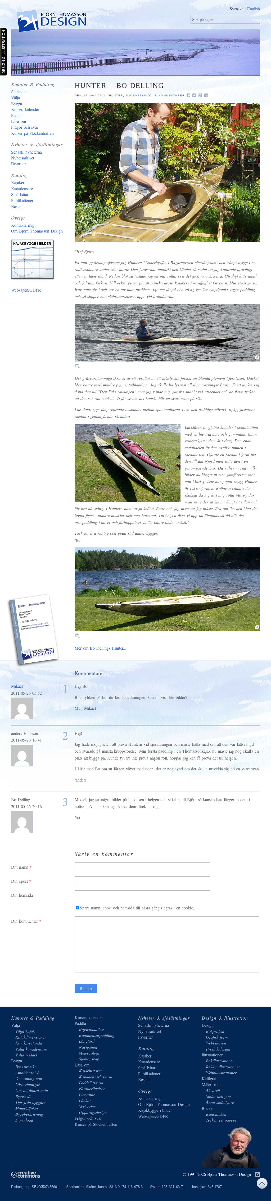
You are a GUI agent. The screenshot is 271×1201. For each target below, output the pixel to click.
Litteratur (87, 1094)
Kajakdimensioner (30, 1037)
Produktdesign (218, 1049)
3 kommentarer (170, 95)
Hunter (116, 95)
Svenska (236, 8)
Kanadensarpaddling (96, 1035)
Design (208, 1025)
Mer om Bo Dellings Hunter (99, 648)
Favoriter (18, 163)
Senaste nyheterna (26, 152)
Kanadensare (22, 188)
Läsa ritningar (27, 1084)
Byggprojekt (25, 1066)
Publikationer (22, 200)
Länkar (85, 1100)
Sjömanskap (89, 1058)
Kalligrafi (210, 1078)
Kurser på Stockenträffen (32, 133)
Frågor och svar (24, 127)
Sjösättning (138, 95)
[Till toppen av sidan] (262, 1184)
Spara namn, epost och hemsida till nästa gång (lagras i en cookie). (137, 907)
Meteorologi (89, 1053)
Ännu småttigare (220, 1102)
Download (24, 1120)
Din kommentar (24, 921)
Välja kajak (25, 1031)
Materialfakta (26, 1108)
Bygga (16, 103)
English (253, 8)
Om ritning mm (28, 1078)
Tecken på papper (221, 1120)
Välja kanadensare (31, 1049)
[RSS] (257, 1174)
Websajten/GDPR (26, 290)
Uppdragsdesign (93, 1112)
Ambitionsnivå (27, 1072)
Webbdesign (216, 1043)
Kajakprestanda (28, 1043)
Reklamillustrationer (223, 1066)
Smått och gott (218, 1096)
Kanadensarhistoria (95, 1076)
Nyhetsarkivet (22, 157)
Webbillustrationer (221, 1072)
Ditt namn (19, 867)
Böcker (208, 1108)
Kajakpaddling (91, 1029)
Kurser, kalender (25, 109)
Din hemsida (22, 895)
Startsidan (19, 91)
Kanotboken (216, 1114)
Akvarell (213, 1090)
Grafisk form (217, 1037)
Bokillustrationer (220, 1060)
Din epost (19, 881)
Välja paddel (26, 1054)
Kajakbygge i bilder (33, 260)
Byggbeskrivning (29, 1114)
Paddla (16, 115)
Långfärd (86, 1041)
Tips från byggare (30, 1102)
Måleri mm (211, 1084)
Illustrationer (212, 1054)
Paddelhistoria (91, 1082)
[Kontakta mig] (33, 631)
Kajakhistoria (90, 1070)
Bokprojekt (215, 1031)
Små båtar (19, 194)
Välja (15, 97)
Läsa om (18, 121)
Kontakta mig (22, 225)
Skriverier (87, 1106)
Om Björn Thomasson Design (37, 231)
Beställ (16, 206)
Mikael (17, 686)
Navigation (88, 1047)
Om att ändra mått (31, 1090)
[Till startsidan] (51, 22)
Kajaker (17, 182)
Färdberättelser (92, 1088)
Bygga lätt (24, 1096)
